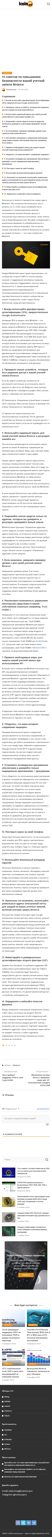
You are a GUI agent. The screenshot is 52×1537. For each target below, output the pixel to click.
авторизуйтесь (43, 1108)
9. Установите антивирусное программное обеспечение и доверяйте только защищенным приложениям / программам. (25, 161)
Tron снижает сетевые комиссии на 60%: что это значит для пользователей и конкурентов (33, 1170)
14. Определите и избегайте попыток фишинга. (22, 194)
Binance (16, 1065)
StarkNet (8, 1430)
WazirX (7, 1406)
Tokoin (7, 1416)
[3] (9, 1045)
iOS (3, 644)
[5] (15, 1045)
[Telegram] (34, 1522)
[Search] (48, 4)
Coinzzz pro (11, 89)
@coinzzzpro (20, 1494)
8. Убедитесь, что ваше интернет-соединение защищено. (26, 154)
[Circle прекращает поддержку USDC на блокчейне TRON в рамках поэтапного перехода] (13, 1318)
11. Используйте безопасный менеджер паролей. (23, 173)
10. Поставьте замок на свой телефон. (19, 168)
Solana (7, 1444)
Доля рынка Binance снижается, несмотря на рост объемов (38, 1371)
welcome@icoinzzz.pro (21, 1491)
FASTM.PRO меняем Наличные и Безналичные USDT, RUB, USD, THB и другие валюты (31, 1185)
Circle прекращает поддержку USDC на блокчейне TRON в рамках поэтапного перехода (11, 1335)
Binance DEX (39, 647)
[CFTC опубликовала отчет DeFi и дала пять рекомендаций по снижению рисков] (13, 1357)
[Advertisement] (26, 39)
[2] (6, 1045)
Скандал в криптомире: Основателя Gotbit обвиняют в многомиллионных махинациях (32, 1229)
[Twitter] (23, 1522)
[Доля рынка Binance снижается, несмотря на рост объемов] (38, 1357)
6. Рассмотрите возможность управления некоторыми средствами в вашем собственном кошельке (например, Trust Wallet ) (24, 140)
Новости (7, 73)
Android (40, 641)
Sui (5, 1435)
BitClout (7, 1449)
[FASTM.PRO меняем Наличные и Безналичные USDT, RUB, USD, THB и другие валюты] (8, 1187)
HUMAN (7, 1401)
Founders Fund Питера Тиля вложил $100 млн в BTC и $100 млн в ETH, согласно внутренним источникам (38, 1335)
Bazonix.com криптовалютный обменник (20, 1477)
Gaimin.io (8, 1411)
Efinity (6, 1397)
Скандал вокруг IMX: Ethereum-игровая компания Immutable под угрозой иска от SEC (33, 1215)
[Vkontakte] (28, 1522)
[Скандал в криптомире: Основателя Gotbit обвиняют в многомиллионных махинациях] (8, 1231)
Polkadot (8, 1439)
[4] (12, 1045)
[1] (3, 1045)
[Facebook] (18, 1522)
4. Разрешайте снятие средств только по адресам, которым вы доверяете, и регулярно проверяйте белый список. (24, 123)
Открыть (26, 1275)
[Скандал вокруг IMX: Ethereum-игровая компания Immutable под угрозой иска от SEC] (8, 1217)
